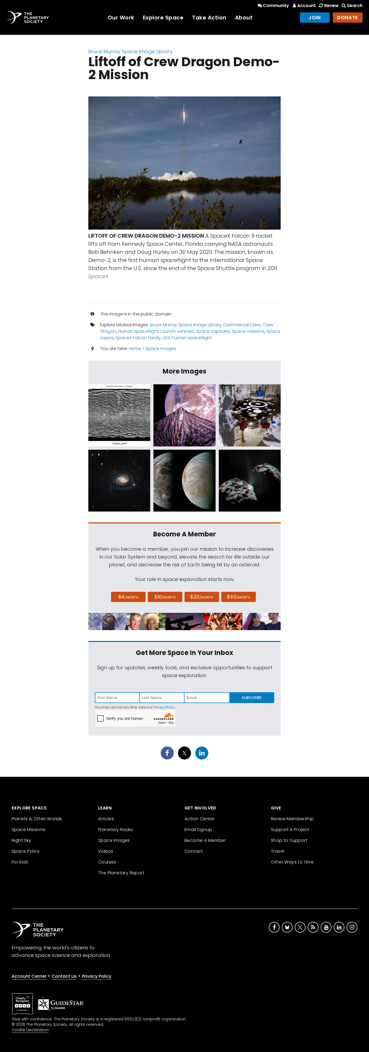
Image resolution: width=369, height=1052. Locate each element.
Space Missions (28, 829)
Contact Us (64, 976)
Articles (106, 819)
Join (314, 17)
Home (135, 348)
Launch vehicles (177, 331)
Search (355, 5)
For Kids (20, 862)
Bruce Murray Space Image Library (130, 51)
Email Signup (198, 829)
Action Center (200, 819)
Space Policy (26, 851)
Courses (107, 862)
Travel (277, 851)
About (244, 17)
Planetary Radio (115, 829)
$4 (128, 596)
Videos (105, 851)
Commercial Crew (242, 325)
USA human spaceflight (187, 338)
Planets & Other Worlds (37, 819)
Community (276, 5)
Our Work (121, 17)
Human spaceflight (138, 331)
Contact (194, 851)
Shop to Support (289, 840)
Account (306, 5)
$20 (201, 596)
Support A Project (290, 829)
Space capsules (213, 331)
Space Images (161, 348)
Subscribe (251, 697)
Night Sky (21, 840)
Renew (331, 5)
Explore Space (163, 17)
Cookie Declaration (30, 1030)
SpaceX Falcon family (138, 338)
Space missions (248, 331)
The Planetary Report (121, 873)
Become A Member (205, 840)
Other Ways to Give (292, 862)
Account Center (29, 976)
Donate (347, 17)
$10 (165, 596)
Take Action (209, 17)
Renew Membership (292, 819)
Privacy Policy (164, 707)
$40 (238, 596)
